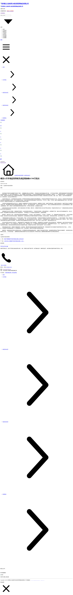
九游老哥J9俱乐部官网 (18, 175)
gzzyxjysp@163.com (7, 269)
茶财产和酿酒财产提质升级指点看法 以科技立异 (13, 238)
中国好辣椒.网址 (8, 272)
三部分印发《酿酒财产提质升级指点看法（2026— (14, 241)
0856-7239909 (3, 265)
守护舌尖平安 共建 (4, 246)
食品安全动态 (27, 175)
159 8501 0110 (9, 267)
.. (0, 125)
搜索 (1, 39)
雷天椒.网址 (14, 272)
